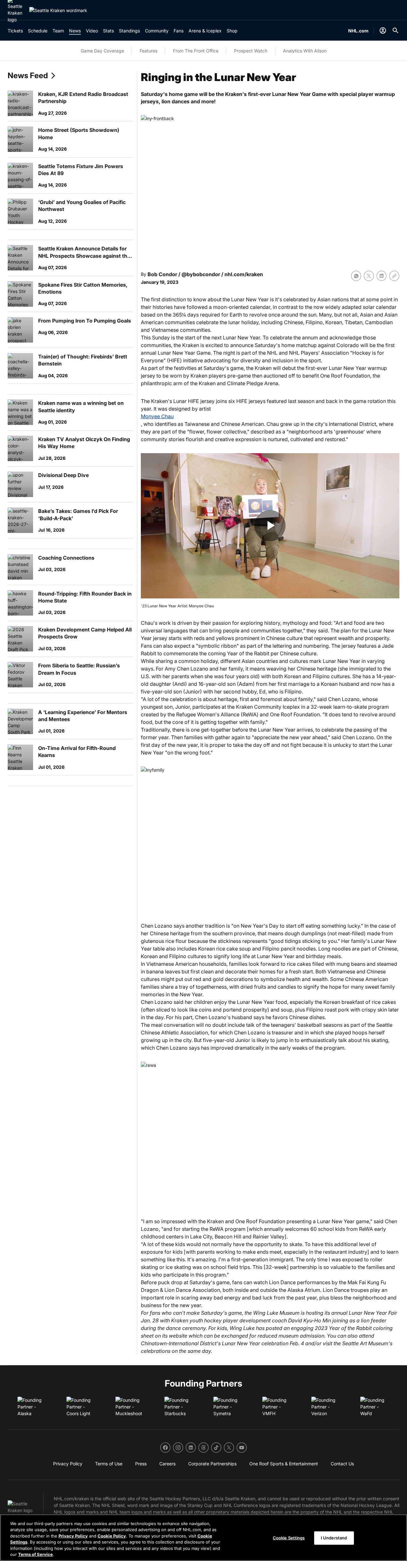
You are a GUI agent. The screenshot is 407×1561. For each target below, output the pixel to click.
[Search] (395, 30)
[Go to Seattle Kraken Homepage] (58, 10)
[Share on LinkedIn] (381, 276)
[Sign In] (383, 30)
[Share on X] (369, 276)
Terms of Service (35, 1554)
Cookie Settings (289, 1537)
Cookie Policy (112, 1535)
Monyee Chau (157, 416)
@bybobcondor (201, 274)
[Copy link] (394, 276)
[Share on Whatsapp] (356, 276)
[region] (203, 1537)
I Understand (334, 1537)
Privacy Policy (73, 1535)
